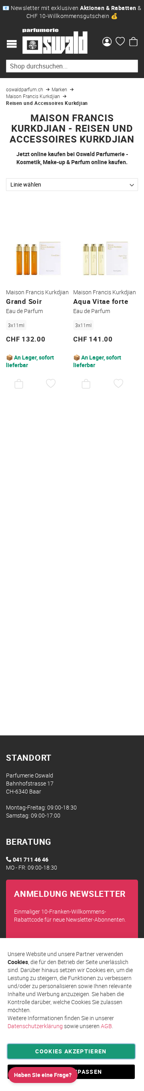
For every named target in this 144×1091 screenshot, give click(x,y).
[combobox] (72, 66)
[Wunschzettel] (120, 42)
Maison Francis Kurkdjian (33, 96)
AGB (106, 1026)
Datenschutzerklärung (35, 1026)
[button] (51, 384)
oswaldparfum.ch (25, 89)
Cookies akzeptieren (71, 1051)
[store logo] (55, 41)
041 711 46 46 (30, 859)
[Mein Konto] (107, 42)
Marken (60, 89)
